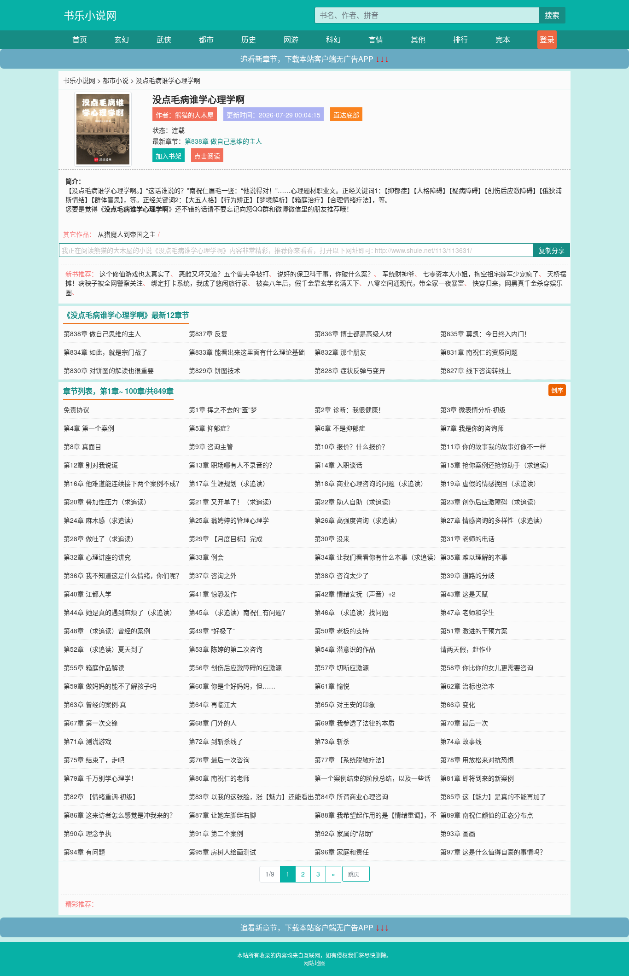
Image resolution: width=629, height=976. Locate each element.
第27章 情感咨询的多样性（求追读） (493, 520)
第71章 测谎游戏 (87, 741)
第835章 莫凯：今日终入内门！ (485, 333)
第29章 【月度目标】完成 (225, 538)
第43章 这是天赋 (464, 593)
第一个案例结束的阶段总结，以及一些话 (372, 778)
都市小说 (115, 80)
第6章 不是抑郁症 (339, 427)
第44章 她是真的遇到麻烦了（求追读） (120, 612)
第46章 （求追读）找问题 (351, 612)
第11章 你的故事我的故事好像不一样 (493, 446)
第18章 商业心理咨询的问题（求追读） (370, 483)
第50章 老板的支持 (341, 630)
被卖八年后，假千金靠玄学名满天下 (307, 282)
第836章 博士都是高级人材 (353, 333)
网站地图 (314, 963)
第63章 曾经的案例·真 (95, 704)
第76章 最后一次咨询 (219, 759)
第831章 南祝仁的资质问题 (479, 352)
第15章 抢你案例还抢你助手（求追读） (496, 464)
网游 (291, 39)
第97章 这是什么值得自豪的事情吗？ (493, 851)
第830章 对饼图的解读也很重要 (109, 370)
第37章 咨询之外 (213, 575)
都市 (206, 39)
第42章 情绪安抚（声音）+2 (355, 593)
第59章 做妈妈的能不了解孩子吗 (110, 685)
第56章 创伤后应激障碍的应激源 (235, 667)
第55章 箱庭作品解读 (94, 667)
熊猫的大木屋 (194, 114)
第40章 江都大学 (87, 593)
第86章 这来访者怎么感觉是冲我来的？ (120, 814)
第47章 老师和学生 (467, 612)
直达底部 (346, 114)
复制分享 (552, 250)
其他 (418, 39)
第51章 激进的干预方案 (473, 630)
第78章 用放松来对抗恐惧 (477, 759)
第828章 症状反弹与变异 (349, 370)
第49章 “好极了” (212, 630)
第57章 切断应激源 (341, 667)
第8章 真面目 (82, 446)
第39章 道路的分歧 (467, 575)
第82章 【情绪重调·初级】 (101, 796)
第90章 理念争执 (87, 833)
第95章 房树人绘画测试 (222, 851)
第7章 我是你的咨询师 (472, 427)
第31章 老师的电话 (467, 538)
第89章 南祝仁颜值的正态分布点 (486, 814)
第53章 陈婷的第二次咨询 (225, 649)
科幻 (333, 39)
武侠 (164, 39)
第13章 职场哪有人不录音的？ (232, 464)
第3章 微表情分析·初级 (473, 409)
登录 (547, 39)
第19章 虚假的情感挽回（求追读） (490, 483)
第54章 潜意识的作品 (344, 649)
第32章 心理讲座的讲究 (97, 556)
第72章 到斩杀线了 (216, 741)
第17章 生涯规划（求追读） (229, 483)
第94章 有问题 (84, 851)
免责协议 (76, 409)
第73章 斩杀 (331, 741)
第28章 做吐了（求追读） (100, 538)
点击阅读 (207, 155)
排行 (460, 39)
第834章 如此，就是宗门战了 (105, 352)
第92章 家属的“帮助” (343, 833)
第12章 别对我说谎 (91, 464)
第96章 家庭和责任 (341, 851)
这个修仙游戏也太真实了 (134, 273)
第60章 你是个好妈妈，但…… (232, 685)
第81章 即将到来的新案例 (477, 778)
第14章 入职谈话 (338, 464)
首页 (79, 39)
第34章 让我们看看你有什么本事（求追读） (377, 556)
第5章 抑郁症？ (211, 427)
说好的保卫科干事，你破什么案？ (325, 273)
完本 (502, 39)
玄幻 (121, 39)
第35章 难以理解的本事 (473, 556)
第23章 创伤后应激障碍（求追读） (490, 501)
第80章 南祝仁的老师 (219, 778)
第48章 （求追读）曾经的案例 (107, 630)
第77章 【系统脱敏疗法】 (351, 759)
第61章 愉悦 (331, 685)
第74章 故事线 (461, 741)
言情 (375, 39)
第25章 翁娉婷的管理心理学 (229, 520)
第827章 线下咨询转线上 (475, 370)
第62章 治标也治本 (467, 685)
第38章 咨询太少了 (341, 575)
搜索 (552, 15)
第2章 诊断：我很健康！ (349, 409)
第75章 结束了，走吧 (94, 759)
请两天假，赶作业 (466, 649)
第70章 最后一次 (464, 722)
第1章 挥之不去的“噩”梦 (223, 409)
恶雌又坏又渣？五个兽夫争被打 (224, 273)
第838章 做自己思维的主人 (223, 141)
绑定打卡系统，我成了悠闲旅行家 (199, 282)
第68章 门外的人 (213, 722)
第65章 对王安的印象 (344, 704)
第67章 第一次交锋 (91, 722)
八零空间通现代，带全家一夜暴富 (415, 282)
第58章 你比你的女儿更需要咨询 (486, 667)
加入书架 (168, 155)
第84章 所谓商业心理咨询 (351, 796)
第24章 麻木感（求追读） (100, 520)
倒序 (557, 390)
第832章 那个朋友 (340, 352)
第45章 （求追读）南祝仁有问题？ (238, 612)
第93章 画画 (457, 833)
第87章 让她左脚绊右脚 (222, 814)
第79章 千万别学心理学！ (100, 778)
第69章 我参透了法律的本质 (354, 722)
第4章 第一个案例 (89, 427)
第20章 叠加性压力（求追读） (107, 501)
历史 (248, 39)
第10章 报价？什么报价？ (351, 446)
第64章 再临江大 (213, 704)
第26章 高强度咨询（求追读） (357, 520)
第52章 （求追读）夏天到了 (104, 649)
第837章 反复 (208, 333)
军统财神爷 (398, 273)
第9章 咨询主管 (211, 446)
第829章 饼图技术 (214, 370)
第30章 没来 (331, 538)
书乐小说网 (90, 15)
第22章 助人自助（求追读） (354, 501)
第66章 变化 (457, 704)
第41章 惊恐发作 (213, 593)
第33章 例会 (206, 556)
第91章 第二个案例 (216, 833)
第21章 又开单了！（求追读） (232, 501)
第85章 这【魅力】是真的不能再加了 (493, 796)
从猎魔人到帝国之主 (127, 234)
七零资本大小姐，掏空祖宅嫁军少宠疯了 (481, 273)
